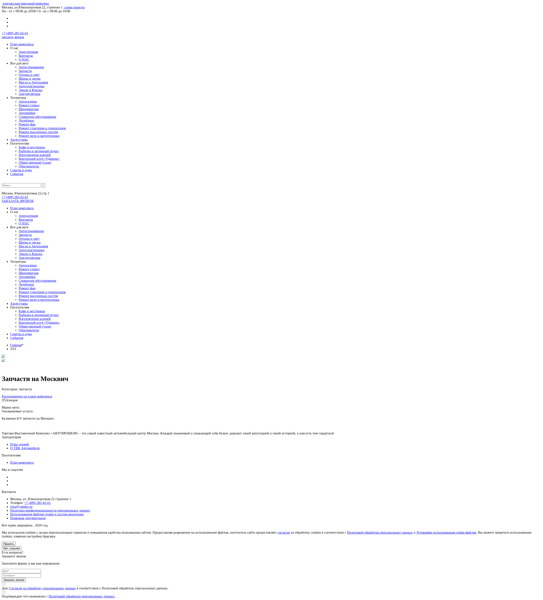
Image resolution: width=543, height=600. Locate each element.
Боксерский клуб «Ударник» (39, 158)
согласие (283, 532)
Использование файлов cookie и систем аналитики (47, 514)
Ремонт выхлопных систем (38, 132)
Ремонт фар (27, 124)
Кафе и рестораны (32, 147)
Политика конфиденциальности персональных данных (50, 510)
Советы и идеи (21, 170)
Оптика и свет (29, 75)
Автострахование (31, 67)
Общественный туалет (35, 162)
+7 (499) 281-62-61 (15, 33)
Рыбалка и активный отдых (39, 151)
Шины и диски (30, 78)
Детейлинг (26, 120)
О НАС (24, 59)
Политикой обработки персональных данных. (82, 596)
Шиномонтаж (29, 109)
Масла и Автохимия (33, 82)
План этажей (19, 444)
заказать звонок (13, 37)
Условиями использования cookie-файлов (446, 532)
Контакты (26, 55)
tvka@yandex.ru (21, 506)
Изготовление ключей (35, 155)
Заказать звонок (13, 580)
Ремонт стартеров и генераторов (42, 128)
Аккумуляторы (29, 94)
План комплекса (22, 44)
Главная (16, 345)
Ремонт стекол (29, 105)
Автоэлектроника (31, 86)
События (16, 174)
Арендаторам (28, 52)
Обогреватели (29, 166)
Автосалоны (28, 101)
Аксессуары (19, 139)
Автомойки (27, 113)
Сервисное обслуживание (37, 117)
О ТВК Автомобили (25, 448)
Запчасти (25, 71)
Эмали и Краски (30, 90)
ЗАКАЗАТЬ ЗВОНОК (18, 201)
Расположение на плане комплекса (27, 396)
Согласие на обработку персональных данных (42, 588)
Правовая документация (27, 518)
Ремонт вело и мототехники (39, 136)
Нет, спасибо (11, 548)
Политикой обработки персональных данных (380, 532)
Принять (8, 544)
